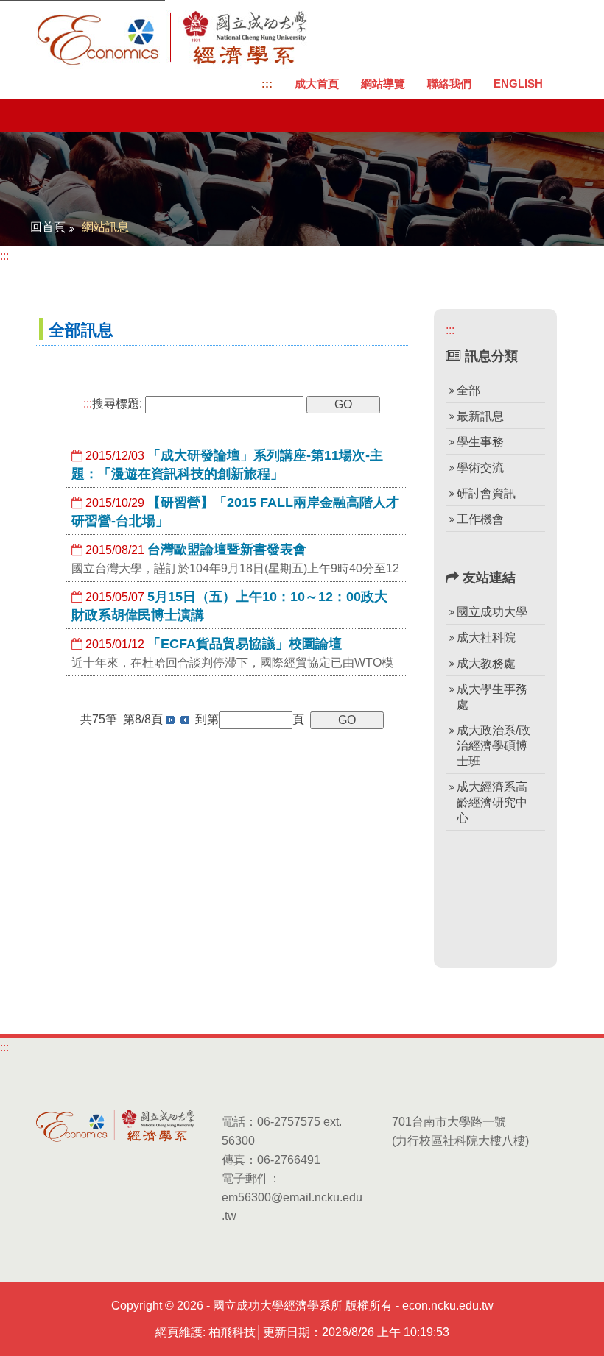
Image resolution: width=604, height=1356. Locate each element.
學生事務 (480, 442)
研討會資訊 (486, 493)
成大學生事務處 (492, 697)
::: (267, 83)
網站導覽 (383, 83)
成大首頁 (317, 83)
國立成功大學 (492, 612)
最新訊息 (480, 416)
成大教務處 (486, 663)
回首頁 (48, 227)
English (518, 83)
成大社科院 (486, 637)
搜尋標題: (112, 403)
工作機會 (480, 519)
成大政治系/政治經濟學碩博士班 (493, 745)
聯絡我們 (449, 83)
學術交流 (480, 467)
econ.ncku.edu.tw (448, 1305)
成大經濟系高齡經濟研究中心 (492, 802)
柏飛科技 (232, 1332)
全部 (468, 390)
